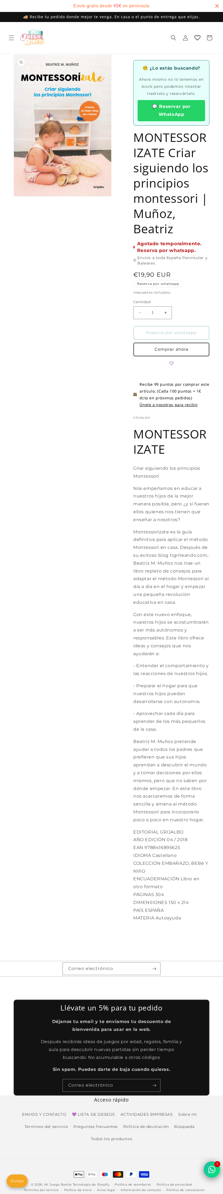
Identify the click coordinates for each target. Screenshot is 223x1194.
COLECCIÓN (147, 863)
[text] (111, 6)
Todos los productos (111, 1138)
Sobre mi (187, 1114)
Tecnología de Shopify (91, 1184)
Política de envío (78, 1190)
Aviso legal (106, 1190)
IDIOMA (142, 855)
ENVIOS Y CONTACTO (44, 1114)
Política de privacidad (174, 1184)
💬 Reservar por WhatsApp (171, 110)
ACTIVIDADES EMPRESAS (146, 1114)
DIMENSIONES (151, 902)
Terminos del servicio (46, 1126)
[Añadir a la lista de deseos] (171, 363)
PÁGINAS (144, 894)
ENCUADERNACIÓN (157, 878)
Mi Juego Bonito (58, 1184)
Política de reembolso (133, 1184)
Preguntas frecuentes (95, 1126)
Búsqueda (184, 1126)
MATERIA (144, 918)
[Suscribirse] (154, 968)
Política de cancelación (185, 1190)
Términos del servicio (41, 1190)
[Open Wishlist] (197, 38)
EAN (138, 847)
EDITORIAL (146, 832)
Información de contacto (141, 1190)
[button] (11, 38)
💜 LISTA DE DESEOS (93, 1114)
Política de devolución (146, 1126)
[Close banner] (217, 6)
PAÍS (139, 910)
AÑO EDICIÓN (150, 839)
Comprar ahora (171, 349)
